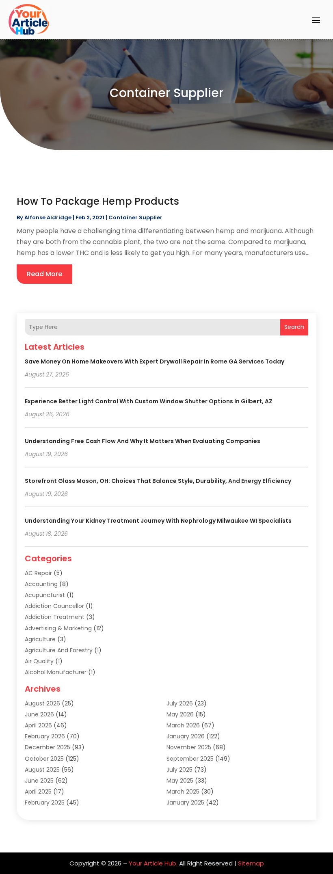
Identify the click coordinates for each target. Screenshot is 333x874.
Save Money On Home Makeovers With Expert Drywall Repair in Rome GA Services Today (154, 361)
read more (44, 274)
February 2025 (45, 802)
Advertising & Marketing (58, 628)
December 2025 (47, 747)
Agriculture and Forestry (59, 650)
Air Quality (39, 661)
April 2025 (38, 791)
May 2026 (180, 714)
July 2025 (179, 770)
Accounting (41, 584)
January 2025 (185, 802)
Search (294, 327)
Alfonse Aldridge (47, 217)
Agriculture (40, 639)
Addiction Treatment (54, 617)
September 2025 (190, 759)
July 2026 (179, 703)
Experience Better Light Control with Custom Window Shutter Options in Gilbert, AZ (148, 401)
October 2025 (44, 759)
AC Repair (38, 573)
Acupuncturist (45, 595)
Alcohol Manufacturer (55, 672)
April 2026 (38, 725)
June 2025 (39, 781)
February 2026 (45, 736)
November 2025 (188, 747)
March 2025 (182, 791)
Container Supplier (135, 217)
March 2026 (183, 725)
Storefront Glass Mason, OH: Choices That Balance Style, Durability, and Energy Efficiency (158, 481)
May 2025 (179, 781)
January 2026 (185, 736)
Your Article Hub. (153, 863)
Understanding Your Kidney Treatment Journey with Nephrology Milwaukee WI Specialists (158, 521)
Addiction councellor (54, 606)
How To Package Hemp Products (98, 201)
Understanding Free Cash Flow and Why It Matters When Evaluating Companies (142, 441)
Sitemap (251, 863)
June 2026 (39, 714)
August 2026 (42, 703)
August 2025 (42, 770)
